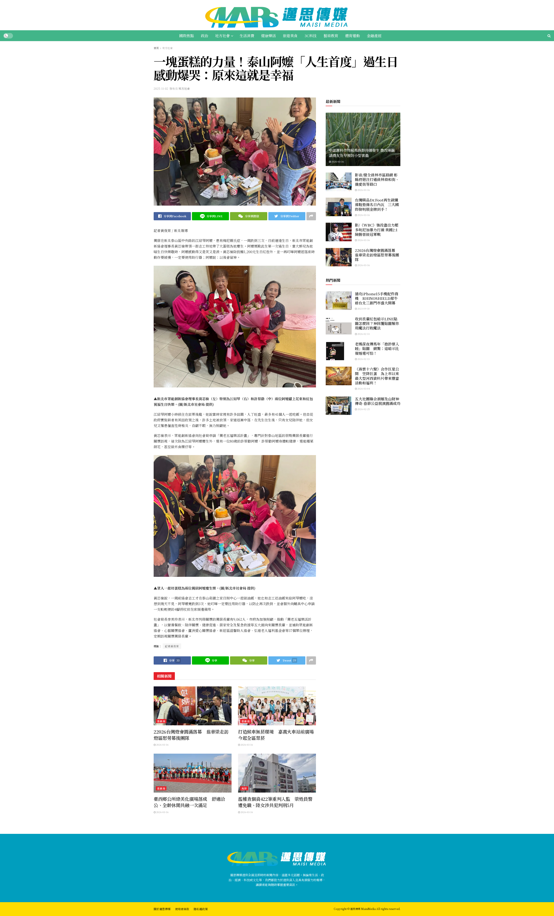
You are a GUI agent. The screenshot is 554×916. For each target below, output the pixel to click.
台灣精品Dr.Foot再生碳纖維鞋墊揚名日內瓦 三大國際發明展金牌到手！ (377, 204)
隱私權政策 (201, 909)
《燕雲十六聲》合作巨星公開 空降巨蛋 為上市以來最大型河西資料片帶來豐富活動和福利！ (377, 375)
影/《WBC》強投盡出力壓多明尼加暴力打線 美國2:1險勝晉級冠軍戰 (376, 229)
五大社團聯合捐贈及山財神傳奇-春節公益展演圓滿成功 (377, 401)
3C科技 (310, 35)
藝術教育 (331, 35)
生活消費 (247, 35)
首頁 (156, 48)
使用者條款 (182, 909)
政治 (204, 35)
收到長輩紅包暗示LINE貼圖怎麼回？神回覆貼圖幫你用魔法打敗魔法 (377, 323)
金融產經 (374, 35)
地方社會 (222, 35)
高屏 (244, 788)
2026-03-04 (363, 388)
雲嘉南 (161, 721)
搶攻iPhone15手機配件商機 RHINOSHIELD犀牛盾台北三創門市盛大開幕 (376, 298)
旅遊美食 (290, 35)
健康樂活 (268, 35)
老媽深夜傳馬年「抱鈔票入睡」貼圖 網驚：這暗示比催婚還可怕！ (377, 348)
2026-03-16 (162, 744)
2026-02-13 (363, 334)
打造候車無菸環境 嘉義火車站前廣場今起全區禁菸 (276, 734)
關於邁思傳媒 (162, 909)
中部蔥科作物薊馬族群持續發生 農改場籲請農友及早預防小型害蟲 (362, 152)
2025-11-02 (161, 88)
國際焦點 (186, 35)
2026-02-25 (363, 409)
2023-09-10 (363, 308)
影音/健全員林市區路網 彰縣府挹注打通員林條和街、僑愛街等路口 (377, 179)
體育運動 (352, 35)
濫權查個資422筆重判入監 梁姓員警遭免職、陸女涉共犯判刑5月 (275, 802)
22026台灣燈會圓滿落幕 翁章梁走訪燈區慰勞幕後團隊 (191, 734)
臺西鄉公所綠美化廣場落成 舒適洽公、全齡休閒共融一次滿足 (189, 802)
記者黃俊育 (172, 646)
